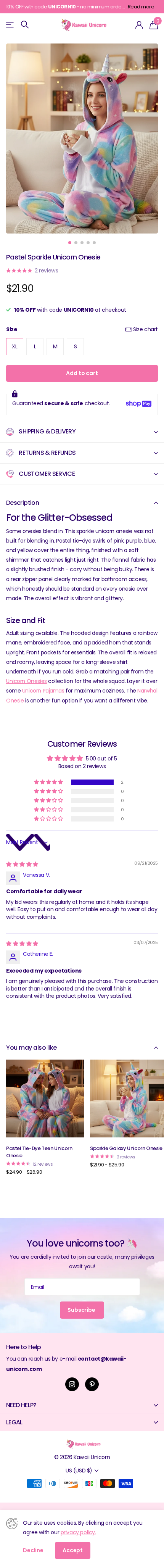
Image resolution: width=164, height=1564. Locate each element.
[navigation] (70, 243)
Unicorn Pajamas (43, 690)
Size (82, 329)
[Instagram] (72, 1384)
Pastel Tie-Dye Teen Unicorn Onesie (39, 1152)
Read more (141, 6)
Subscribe (82, 1310)
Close (82, 1405)
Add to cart (82, 373)
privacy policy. (78, 1532)
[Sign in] (139, 25)
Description (22, 502)
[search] (25, 24)
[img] (22, 864)
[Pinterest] (92, 1384)
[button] (49, 782)
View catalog (10, 24)
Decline (33, 1550)
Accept (73, 1550)
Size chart (145, 329)
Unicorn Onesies (26, 681)
